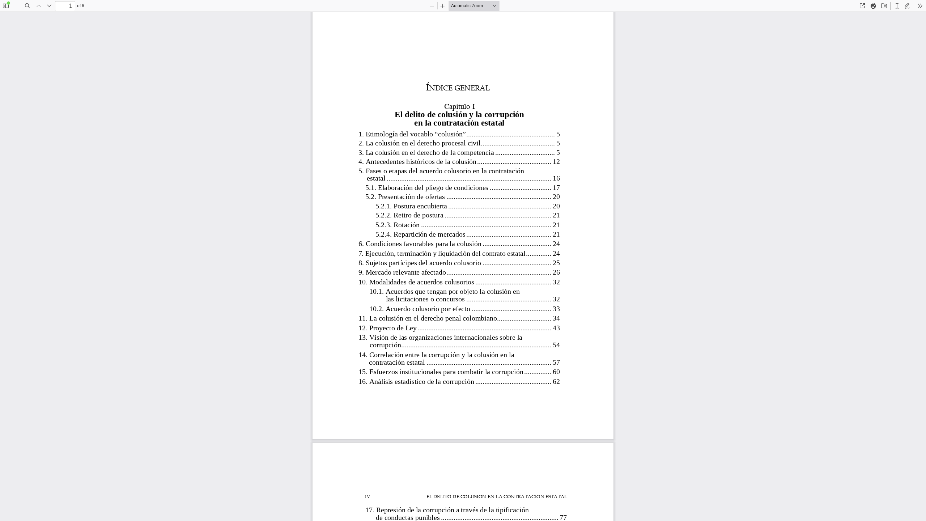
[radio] (897, 6)
